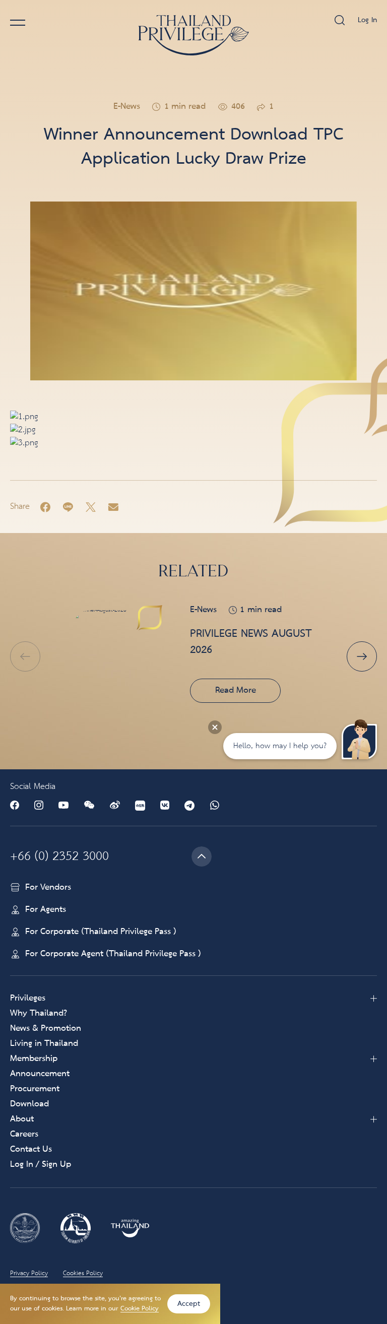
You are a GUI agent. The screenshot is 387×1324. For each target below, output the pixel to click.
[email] (113, 506)
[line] (67, 506)
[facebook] (45, 506)
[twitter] (90, 506)
